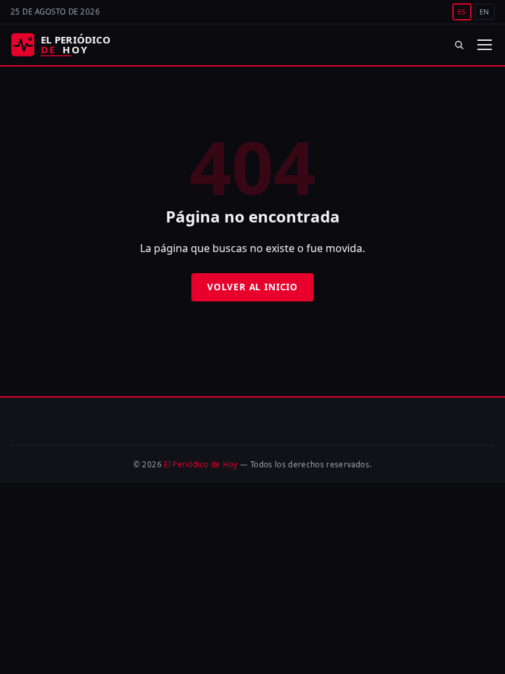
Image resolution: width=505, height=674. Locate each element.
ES (462, 11)
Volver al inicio (252, 286)
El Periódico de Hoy (201, 464)
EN (484, 11)
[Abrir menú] (483, 44)
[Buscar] (459, 44)
